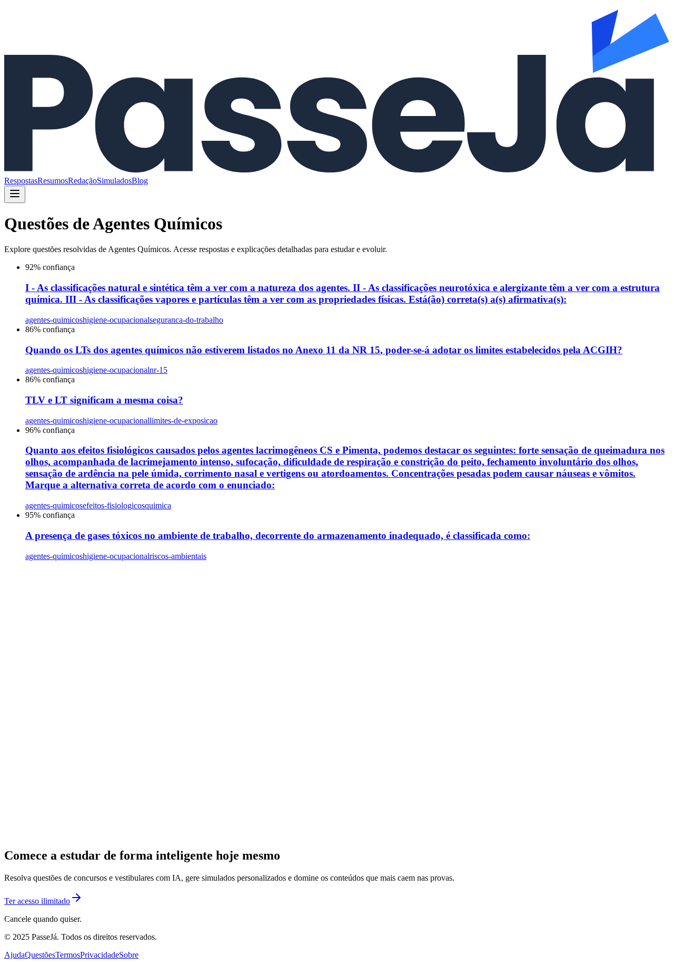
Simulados (114, 180)
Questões (40, 954)
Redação (82, 180)
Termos (67, 954)
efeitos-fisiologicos (114, 505)
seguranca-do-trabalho (186, 319)
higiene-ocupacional (116, 319)
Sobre (128, 954)
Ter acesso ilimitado (37, 900)
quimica (158, 505)
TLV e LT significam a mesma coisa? (104, 400)
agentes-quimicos (54, 319)
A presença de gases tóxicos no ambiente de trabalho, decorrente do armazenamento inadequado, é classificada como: (277, 535)
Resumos (52, 180)
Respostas (20, 180)
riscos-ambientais (178, 556)
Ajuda (14, 954)
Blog (140, 180)
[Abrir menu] (14, 194)
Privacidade (99, 954)
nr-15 (158, 369)
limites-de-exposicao (183, 420)
